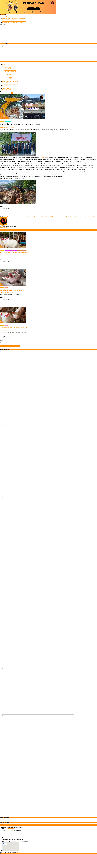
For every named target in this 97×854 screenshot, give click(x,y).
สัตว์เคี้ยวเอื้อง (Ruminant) (9, 68)
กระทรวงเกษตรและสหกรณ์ (19, 216)
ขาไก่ (31, 216)
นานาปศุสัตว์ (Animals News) (10, 71)
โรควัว (10, 77)
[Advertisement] (48, 34)
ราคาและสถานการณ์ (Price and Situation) (10, 81)
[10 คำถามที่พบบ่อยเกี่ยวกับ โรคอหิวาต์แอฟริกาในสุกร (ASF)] (48, 315)
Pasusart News (6, 127)
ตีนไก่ (49, 216)
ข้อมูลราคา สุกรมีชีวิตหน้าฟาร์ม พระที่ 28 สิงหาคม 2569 (13, 19)
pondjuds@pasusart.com (9, 828)
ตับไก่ (42, 216)
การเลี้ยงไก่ (27, 216)
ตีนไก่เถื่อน (53, 216)
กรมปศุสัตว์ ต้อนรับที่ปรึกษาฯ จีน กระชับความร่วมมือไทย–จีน (14, 21)
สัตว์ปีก (85, 216)
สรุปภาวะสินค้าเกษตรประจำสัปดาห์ (11, 84)
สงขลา (82, 216)
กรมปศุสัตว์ (41, 157)
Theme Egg (19, 852)
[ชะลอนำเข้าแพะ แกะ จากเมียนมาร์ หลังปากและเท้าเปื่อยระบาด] (48, 240)
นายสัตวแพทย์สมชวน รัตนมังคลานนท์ (63, 216)
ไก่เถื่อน (89, 216)
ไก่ (87, 216)
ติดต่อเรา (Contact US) (6, 89)
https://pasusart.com (3, 227)
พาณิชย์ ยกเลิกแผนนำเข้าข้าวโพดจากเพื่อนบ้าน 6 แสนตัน (13, 18)
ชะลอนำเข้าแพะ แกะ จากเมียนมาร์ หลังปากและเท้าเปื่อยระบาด (14, 252)
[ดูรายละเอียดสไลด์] (38, 59)
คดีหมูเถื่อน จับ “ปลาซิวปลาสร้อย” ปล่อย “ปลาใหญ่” (10, 345)
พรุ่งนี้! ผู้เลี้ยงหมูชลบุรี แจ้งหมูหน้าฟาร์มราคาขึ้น (11, 290)
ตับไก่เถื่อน (46, 216)
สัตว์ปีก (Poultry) (7, 67)
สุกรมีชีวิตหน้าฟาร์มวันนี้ (9, 82)
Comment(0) (12, 127)
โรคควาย (11, 75)
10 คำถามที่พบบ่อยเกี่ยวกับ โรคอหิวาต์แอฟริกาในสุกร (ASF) (13, 327)
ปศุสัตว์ (78, 216)
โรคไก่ (10, 79)
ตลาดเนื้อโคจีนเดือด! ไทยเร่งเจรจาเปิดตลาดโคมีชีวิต (12, 22)
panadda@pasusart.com (9, 831)
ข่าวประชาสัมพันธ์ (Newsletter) (10, 70)
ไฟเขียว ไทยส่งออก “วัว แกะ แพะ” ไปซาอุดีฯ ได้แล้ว (10, 346)
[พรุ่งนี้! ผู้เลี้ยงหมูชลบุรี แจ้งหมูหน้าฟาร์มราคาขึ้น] (48, 277)
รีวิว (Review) (4, 85)
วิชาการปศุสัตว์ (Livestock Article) (10, 72)
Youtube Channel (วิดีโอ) (6, 86)
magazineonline (5, 216)
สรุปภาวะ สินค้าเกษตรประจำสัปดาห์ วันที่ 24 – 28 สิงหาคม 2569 (14, 16)
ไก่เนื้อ (93, 216)
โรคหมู (10, 78)
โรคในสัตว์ (9, 74)
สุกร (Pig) (6, 65)
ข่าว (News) (4, 64)
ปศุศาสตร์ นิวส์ (74, 216)
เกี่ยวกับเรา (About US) (6, 88)
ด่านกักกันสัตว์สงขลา (37, 216)
